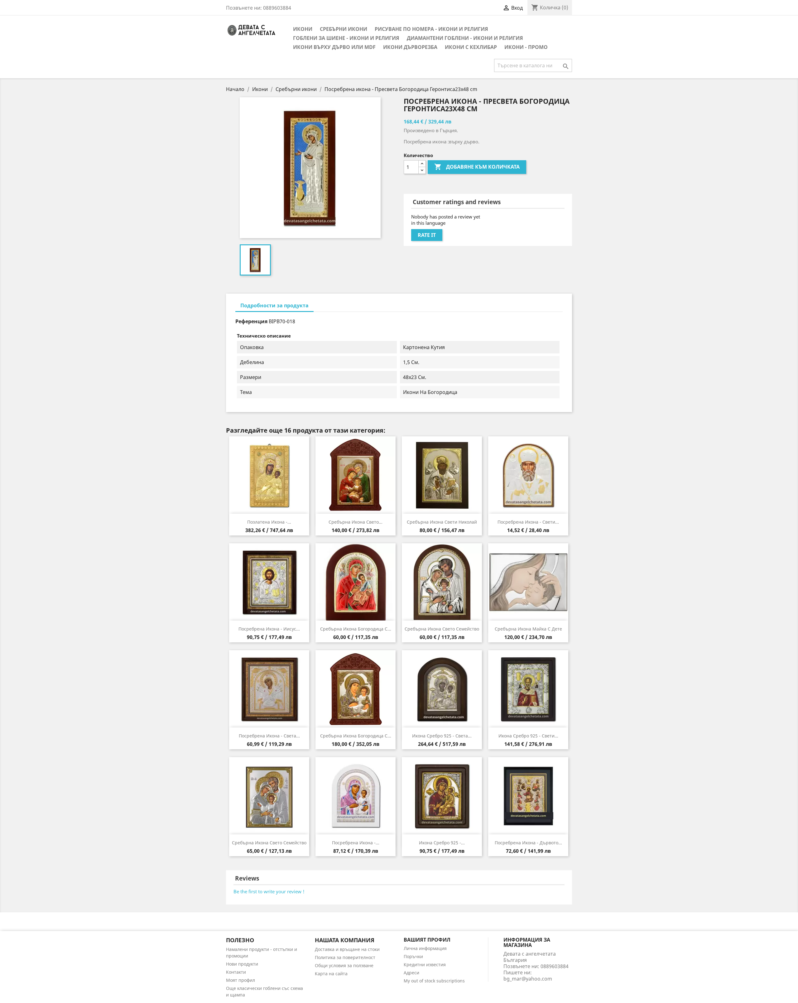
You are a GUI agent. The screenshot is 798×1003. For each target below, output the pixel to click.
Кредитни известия (425, 964)
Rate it (427, 235)
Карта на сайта (331, 974)
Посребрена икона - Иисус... (269, 629)
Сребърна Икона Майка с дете (528, 629)
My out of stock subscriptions (434, 981)
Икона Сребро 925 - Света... (442, 736)
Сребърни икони (343, 29)
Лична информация (425, 948)
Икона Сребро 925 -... (442, 843)
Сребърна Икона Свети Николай (442, 522)
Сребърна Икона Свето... (355, 522)
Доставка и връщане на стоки (347, 949)
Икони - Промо (526, 47)
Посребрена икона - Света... (269, 736)
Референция (251, 321)
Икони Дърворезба (410, 47)
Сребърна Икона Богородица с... (355, 629)
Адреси (411, 973)
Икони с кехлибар (471, 47)
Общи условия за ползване (344, 965)
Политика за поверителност (345, 957)
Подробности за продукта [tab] (274, 305)
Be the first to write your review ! (269, 891)
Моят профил (240, 980)
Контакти (236, 972)
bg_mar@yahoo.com (527, 978)
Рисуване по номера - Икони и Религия (431, 29)
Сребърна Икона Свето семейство (442, 629)
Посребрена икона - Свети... (528, 522)
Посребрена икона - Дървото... (528, 843)
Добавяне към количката (477, 166)
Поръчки (413, 956)
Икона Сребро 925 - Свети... (528, 736)
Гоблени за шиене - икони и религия (346, 38)
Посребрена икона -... (355, 843)
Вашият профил (427, 939)
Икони (302, 29)
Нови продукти (242, 964)
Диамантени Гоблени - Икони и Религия (465, 38)
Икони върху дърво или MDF (334, 47)
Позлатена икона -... (269, 522)
